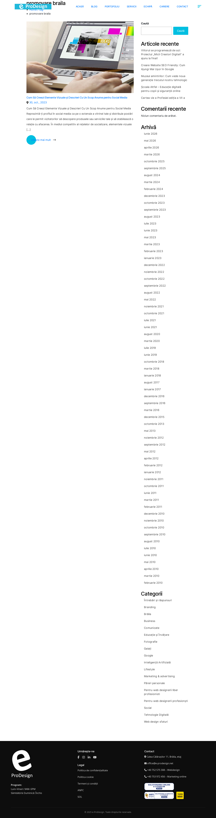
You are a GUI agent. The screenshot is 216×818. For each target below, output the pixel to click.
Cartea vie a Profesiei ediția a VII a (163, 97)
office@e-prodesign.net (160, 763)
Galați (147, 648)
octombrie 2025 (154, 161)
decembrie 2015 (154, 416)
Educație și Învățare (156, 634)
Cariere (164, 6)
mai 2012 (149, 451)
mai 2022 (150, 299)
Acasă (80, 6)
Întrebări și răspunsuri (158, 600)
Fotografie (150, 641)
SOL (80, 796)
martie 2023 (152, 244)
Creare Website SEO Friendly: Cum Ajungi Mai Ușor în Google (163, 67)
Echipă (148, 6)
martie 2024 (152, 182)
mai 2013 (149, 430)
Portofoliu (112, 6)
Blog (94, 6)
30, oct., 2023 (38, 102)
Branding (150, 607)
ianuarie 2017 (152, 389)
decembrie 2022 (154, 264)
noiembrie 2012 (154, 437)
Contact (182, 6)
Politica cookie (86, 777)
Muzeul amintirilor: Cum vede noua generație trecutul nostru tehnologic (164, 78)
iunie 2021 (150, 327)
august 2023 (152, 216)
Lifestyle (149, 669)
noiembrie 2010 (154, 520)
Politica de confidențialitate (93, 770)
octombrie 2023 (154, 202)
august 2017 (151, 382)
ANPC (81, 790)
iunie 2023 (150, 230)
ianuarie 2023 (152, 258)
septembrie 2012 (154, 444)
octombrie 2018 (154, 361)
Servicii (131, 6)
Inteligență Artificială (157, 662)
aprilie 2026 (151, 147)
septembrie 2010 (154, 534)
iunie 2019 (150, 354)
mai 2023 (150, 237)
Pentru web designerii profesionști (166, 700)
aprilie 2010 (151, 568)
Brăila (147, 614)
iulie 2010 (150, 548)
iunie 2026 (150, 133)
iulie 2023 (150, 223)
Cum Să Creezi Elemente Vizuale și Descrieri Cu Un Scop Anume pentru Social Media (76, 97)
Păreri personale (154, 683)
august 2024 (152, 175)
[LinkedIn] (89, 757)
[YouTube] (95, 757)
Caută (145, 23)
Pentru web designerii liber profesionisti (161, 692)
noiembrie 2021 (154, 306)
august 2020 (152, 334)
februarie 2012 (153, 465)
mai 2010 (149, 562)
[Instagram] (83, 757)
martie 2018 (151, 368)
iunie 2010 (150, 555)
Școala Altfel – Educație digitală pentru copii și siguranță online (161, 88)
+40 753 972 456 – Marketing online (166, 776)
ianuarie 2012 (152, 472)
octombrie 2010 (154, 527)
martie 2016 (151, 410)
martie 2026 (152, 154)
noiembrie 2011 (153, 479)
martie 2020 (152, 340)
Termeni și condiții (88, 783)
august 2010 (152, 541)
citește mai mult (41, 139)
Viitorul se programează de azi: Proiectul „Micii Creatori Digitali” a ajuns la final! (162, 54)
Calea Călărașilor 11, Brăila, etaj (164, 756)
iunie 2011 (150, 492)
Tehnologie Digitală (156, 714)
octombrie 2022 (154, 278)
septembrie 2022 (155, 285)
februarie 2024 (153, 188)
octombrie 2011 (154, 486)
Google (148, 655)
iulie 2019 (150, 347)
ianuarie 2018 (152, 375)
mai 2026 (150, 140)
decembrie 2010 (154, 513)
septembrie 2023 (155, 209)
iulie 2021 (150, 320)
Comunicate (151, 627)
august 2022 (152, 292)
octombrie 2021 (154, 313)
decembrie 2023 (154, 195)
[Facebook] (78, 757)
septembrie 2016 (154, 403)
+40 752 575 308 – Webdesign (163, 770)
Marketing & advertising (159, 676)
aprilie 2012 (151, 458)
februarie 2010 (153, 582)
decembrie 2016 (154, 396)
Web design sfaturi (156, 721)
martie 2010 (151, 575)
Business (149, 621)
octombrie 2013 (154, 423)
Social (148, 707)
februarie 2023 (153, 251)
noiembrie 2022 (154, 271)
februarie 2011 (153, 506)
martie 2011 (151, 499)
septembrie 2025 (155, 168)
